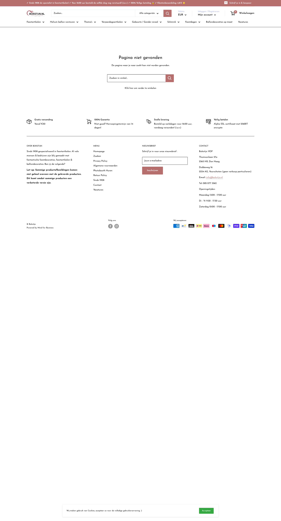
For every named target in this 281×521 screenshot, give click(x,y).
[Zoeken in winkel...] (170, 78)
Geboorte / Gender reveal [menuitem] (145, 22)
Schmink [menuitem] (171, 22)
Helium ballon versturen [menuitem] (62, 22)
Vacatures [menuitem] (243, 22)
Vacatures (98, 190)
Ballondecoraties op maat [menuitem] (219, 22)
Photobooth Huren (102, 170)
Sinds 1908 (98, 180)
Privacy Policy (100, 161)
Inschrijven (152, 170)
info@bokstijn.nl (214, 177)
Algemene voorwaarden (105, 166)
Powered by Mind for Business (40, 228)
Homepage (99, 151)
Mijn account (205, 15)
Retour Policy (100, 175)
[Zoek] (167, 13)
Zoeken (97, 156)
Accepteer (206, 511)
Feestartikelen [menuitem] (34, 22)
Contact (97, 185)
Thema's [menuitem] (88, 22)
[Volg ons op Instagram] (116, 226)
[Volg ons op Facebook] (110, 226)
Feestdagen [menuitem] (191, 22)
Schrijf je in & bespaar (240, 3)
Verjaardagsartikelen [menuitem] (112, 22)
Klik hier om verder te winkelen (140, 88)
